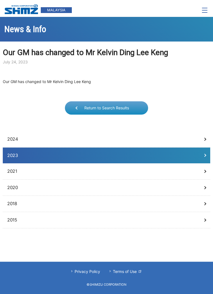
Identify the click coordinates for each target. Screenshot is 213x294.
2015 (12, 220)
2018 (12, 203)
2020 (12, 187)
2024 (12, 139)
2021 (12, 171)
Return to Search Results (106, 107)
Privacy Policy (87, 271)
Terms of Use (125, 271)
